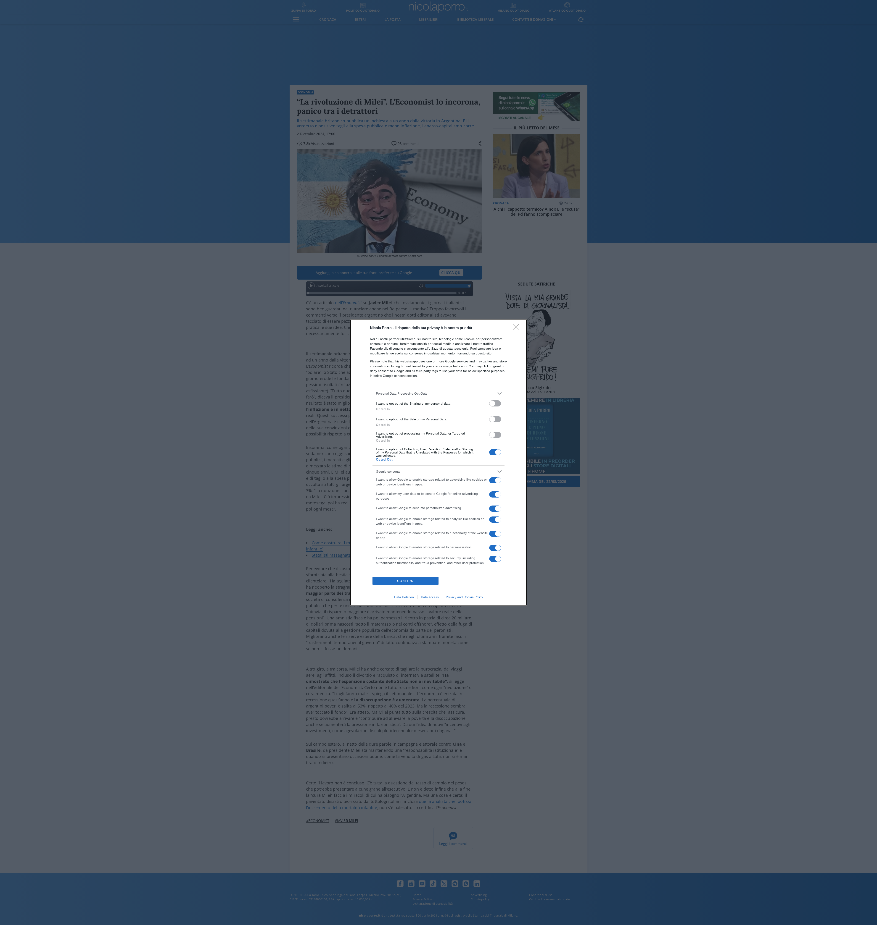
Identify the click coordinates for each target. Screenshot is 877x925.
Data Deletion (404, 597)
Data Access (430, 597)
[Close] (517, 328)
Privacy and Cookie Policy (464, 597)
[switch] (495, 403)
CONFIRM (405, 581)
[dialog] (438, 462)
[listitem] (438, 393)
